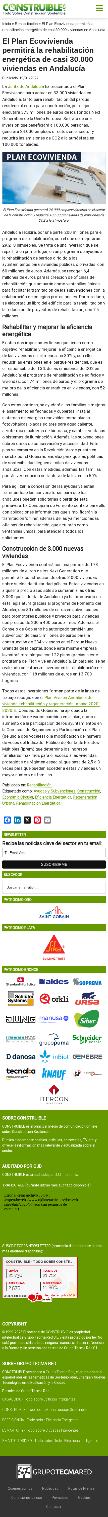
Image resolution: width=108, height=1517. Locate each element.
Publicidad (50, 1488)
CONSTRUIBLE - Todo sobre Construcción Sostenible (44, 1410)
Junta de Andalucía (26, 86)
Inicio (6, 23)
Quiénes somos (20, 1488)
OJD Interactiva (66, 1175)
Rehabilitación (26, 23)
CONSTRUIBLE (34, 8)
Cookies (84, 1498)
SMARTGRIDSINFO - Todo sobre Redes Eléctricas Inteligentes (50, 1441)
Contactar (54, 1507)
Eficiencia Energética (53, 797)
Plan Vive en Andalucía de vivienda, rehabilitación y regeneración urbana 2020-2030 (51, 704)
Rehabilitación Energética (38, 803)
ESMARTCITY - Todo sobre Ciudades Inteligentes (40, 1430)
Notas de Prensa (81, 1488)
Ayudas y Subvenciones (55, 791)
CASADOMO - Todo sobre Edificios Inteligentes (38, 1399)
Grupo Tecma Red (60, 1372)
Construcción (88, 791)
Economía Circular (17, 797)
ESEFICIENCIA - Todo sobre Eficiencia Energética (40, 1420)
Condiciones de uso (26, 1498)
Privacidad (60, 1498)
